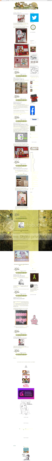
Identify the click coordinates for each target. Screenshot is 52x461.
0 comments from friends (17, 294)
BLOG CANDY (21, 11)
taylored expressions (32, 255)
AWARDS (18, 11)
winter (31, 264)
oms (30, 241)
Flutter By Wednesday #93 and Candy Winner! (20, 168)
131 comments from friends (17, 271)
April (32, 167)
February (33, 169)
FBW (30, 194)
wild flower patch (32, 261)
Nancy (18, 114)
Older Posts (28, 356)
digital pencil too (32, 221)
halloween (31, 229)
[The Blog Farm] (34, 268)
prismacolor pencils (32, 245)
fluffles (31, 228)
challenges (31, 212)
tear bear (31, 256)
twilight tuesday (32, 259)
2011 (31, 156)
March (32, 168)
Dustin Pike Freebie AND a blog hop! (19, 275)
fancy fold (31, 227)
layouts (31, 236)
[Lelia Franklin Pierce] (32, 114)
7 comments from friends (17, 164)
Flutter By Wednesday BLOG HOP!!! (19, 298)
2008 (31, 189)
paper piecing (31, 242)
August (32, 163)
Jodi (22, 113)
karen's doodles (31, 235)
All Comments (32, 43)
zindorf (31, 265)
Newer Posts (14, 356)
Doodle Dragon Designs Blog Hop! (18, 221)
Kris (27, 113)
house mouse (31, 232)
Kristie (14, 114)
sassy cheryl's (31, 248)
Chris (14, 113)
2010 (31, 157)
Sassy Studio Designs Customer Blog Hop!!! (20, 338)
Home (21, 356)
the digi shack (31, 257)
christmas (31, 213)
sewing (31, 251)
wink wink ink (31, 263)
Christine (16, 113)
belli (30, 206)
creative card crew (32, 217)
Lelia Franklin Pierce (32, 105)
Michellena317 (21, 173)
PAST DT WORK (30, 11)
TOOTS (34, 11)
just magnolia (31, 234)
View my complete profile (33, 292)
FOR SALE (26, 11)
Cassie (27, 112)
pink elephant (31, 244)
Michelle (16, 114)
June (32, 165)
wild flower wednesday (32, 262)
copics (31, 214)
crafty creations (31, 216)
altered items (31, 199)
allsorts (31, 198)
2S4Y (30, 193)
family (31, 226)
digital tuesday (31, 222)
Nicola (19, 114)
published (31, 246)
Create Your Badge (32, 115)
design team (31, 219)
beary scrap (31, 203)
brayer (31, 208)
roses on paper (31, 247)
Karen (24, 113)
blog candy (31, 207)
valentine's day (31, 260)
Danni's (19, 305)
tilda (30, 258)
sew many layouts (32, 250)
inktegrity (31, 233)
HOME (14, 11)
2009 (31, 188)
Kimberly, (26, 113)
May (32, 166)
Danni (17, 113)
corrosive (31, 215)
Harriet (19, 113)
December (33, 158)
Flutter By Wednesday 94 (17, 103)
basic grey (31, 202)
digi (30, 220)
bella (30, 205)
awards (31, 200)
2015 (31, 153)
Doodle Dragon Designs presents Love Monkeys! (20, 13)
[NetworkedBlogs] (34, 118)
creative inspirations (32, 218)
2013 (31, 154)
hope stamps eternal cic (32, 231)
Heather (21, 113)
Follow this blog (34, 119)
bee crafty (31, 204)
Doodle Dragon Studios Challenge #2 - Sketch (20, 124)
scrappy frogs (31, 249)
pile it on (31, 243)
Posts (31, 41)
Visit (32, 144)
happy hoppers (31, 230)
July (32, 164)
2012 (31, 155)
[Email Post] (21, 164)
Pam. (21, 114)
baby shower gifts (32, 201)
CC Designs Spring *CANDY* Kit (18, 79)
